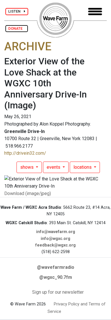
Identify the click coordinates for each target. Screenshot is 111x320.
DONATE (16, 28)
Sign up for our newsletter (58, 292)
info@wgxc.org (55, 238)
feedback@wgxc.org (55, 245)
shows (27, 167)
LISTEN (16, 11)
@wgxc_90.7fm (55, 277)
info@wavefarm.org (55, 231)
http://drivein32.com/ (25, 153)
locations (83, 167)
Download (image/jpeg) (27, 193)
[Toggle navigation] (95, 12)
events (54, 167)
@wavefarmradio (55, 267)
